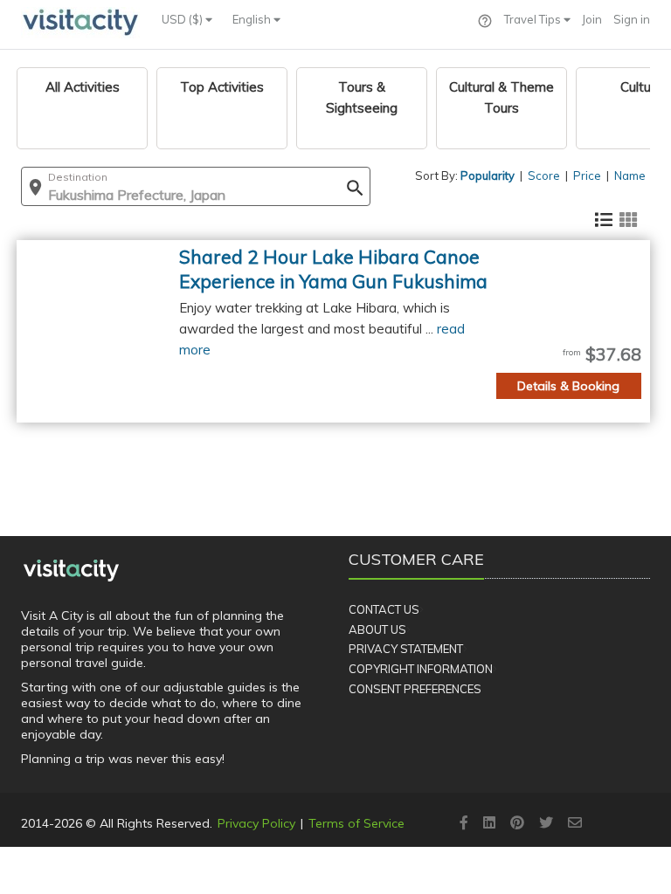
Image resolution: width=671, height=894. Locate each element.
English (252, 19)
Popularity (487, 175)
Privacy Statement (406, 649)
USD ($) (183, 19)
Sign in (631, 19)
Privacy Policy (256, 823)
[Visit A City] (71, 570)
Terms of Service (356, 823)
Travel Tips (534, 19)
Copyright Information (421, 669)
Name (630, 175)
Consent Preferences (415, 689)
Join (592, 19)
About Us (377, 629)
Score (544, 175)
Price (587, 175)
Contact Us (384, 609)
